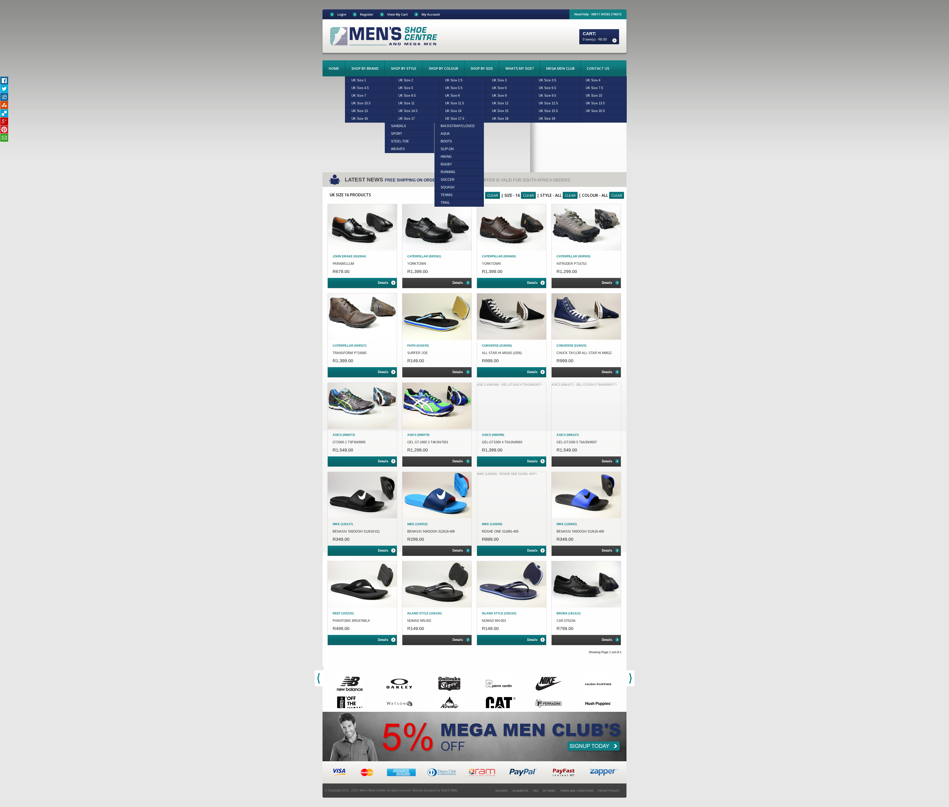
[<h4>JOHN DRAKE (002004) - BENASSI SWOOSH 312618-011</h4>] (362, 495)
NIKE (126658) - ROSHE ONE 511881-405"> (507, 474)
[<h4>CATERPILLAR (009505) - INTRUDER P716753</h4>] (586, 227)
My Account (431, 14)
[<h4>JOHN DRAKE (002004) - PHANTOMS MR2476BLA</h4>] (362, 584)
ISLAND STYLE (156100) (424, 613)
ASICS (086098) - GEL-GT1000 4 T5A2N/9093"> (509, 384)
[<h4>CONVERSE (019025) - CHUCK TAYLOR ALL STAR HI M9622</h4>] (586, 316)
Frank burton (383, 36)
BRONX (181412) (569, 613)
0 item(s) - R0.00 (595, 39)
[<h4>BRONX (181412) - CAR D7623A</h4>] (586, 584)
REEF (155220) (343, 613)
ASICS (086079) (418, 435)
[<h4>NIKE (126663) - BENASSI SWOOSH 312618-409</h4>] (586, 495)
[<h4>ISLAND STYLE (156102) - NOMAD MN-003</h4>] (511, 584)
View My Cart (397, 14)
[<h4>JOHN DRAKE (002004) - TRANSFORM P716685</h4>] (362, 316)
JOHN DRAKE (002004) (349, 256)
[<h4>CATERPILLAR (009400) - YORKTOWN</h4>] (511, 227)
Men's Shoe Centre (372, 790)
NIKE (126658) (492, 524)
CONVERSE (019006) (497, 345)
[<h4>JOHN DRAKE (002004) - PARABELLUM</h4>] (362, 227)
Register (366, 14)
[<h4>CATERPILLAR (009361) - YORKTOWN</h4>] (437, 227)
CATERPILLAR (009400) (499, 256)
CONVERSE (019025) (571, 345)
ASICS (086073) (344, 435)
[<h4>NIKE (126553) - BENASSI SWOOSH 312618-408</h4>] (437, 495)
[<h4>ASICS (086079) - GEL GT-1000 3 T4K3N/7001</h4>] (437, 406)
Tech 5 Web (449, 790)
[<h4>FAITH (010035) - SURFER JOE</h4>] (437, 316)
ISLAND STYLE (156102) (499, 613)
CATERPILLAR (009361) (424, 256)
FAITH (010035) (418, 345)
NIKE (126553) (417, 524)
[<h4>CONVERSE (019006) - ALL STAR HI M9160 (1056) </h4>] (511, 316)
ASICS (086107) (568, 435)
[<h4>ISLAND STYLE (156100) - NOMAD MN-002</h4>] (437, 584)
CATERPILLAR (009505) (573, 256)
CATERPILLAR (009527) (350, 345)
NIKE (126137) (343, 524)
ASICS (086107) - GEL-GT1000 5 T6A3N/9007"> (584, 384)
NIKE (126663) (567, 524)
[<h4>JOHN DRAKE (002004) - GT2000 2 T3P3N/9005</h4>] (362, 406)
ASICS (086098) (493, 435)
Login (341, 14)
